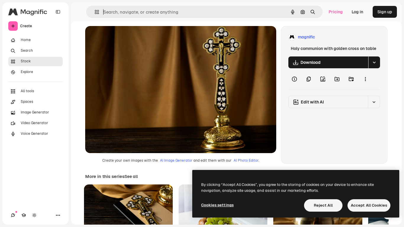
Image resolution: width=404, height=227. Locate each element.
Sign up (384, 11)
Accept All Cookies (369, 205)
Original (123, 37)
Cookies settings (217, 204)
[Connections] (13, 215)
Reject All (323, 205)
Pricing (336, 11)
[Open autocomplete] (94, 12)
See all (131, 176)
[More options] (365, 79)
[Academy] (23, 215)
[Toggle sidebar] (58, 12)
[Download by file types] (374, 62)
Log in (357, 11)
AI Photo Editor (246, 160)
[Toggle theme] (34, 215)
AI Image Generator (176, 160)
